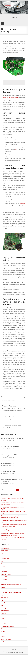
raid (2, 615)
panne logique (4, 608)
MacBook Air (4, 597)
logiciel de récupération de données (10, 595)
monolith (3, 602)
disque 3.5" (11, 408)
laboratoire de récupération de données (11, 592)
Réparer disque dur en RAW (9, 455)
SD (2, 628)
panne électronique (21, 397)
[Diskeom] (14, 2)
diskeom (5, 406)
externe (4, 410)
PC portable (4, 613)
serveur (3, 631)
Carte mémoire (17, 651)
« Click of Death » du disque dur (10, 446)
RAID (8, 651)
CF (2, 553)
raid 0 (2, 618)
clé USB (3, 556)
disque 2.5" (6, 408)
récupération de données (8, 400)
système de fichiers (6, 639)
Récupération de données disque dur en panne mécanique (13, 418)
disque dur (11, 397)
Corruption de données (8, 471)
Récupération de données (16, 410)
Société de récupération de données (10, 634)
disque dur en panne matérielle (11, 97)
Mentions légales (19, 652)
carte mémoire (5, 548)
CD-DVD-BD (4, 550)
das (2, 561)
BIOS (16, 149)
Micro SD (3, 600)
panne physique (5, 610)
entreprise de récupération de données (11, 584)
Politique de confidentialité (10, 652)
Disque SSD (24, 651)
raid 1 (2, 621)
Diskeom (14, 17)
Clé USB (11, 651)
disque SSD (4, 576)
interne (8, 410)
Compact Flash (5, 558)
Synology (3, 636)
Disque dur (16, 408)
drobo (2, 582)
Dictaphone (4, 563)
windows (3, 641)
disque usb (22, 408)
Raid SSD (3, 623)
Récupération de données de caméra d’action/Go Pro (12, 426)
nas (2, 605)
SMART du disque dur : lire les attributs (12, 438)
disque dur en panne (6, 574)
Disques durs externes (7, 463)
